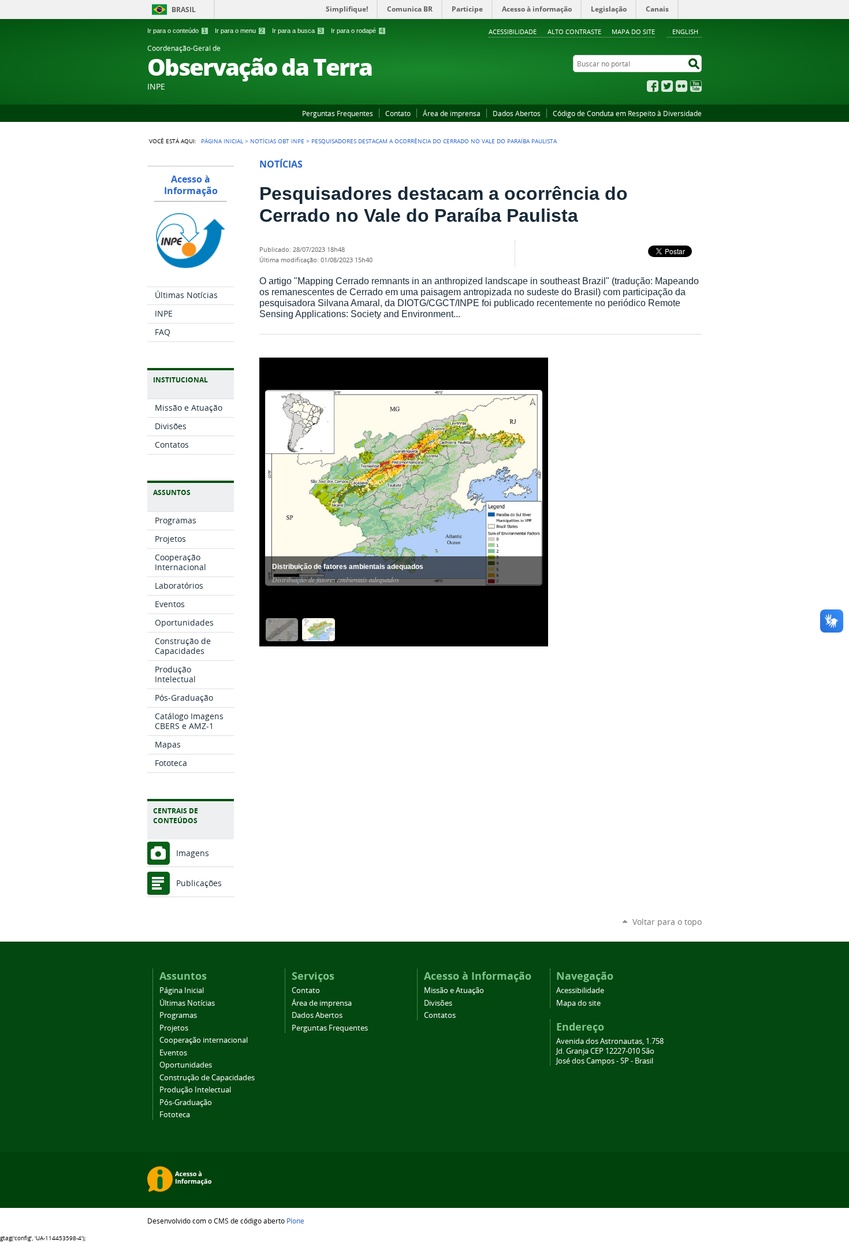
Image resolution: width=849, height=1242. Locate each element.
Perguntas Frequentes (337, 113)
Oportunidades (185, 1065)
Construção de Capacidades (207, 1078)
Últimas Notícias (187, 1003)
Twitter (667, 86)
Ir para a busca (297, 30)
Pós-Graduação (185, 1102)
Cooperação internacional (203, 1040)
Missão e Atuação (454, 990)
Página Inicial (222, 141)
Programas (178, 1015)
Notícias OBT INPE (277, 141)
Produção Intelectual (195, 1090)
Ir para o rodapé (357, 30)
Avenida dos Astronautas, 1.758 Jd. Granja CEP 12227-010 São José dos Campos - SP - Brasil (610, 1051)
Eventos (173, 1053)
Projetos (173, 1028)
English (685, 31)
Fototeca (174, 1115)
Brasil (184, 9)
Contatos (440, 1015)
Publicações (199, 882)
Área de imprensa (452, 113)
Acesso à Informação (191, 185)
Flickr (681, 86)
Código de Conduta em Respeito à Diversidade (627, 113)
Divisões (438, 1003)
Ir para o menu (239, 30)
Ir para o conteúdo (176, 30)
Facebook (652, 86)
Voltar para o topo (667, 921)
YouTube (696, 86)
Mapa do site (633, 31)
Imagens (192, 852)
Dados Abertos (517, 113)
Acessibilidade (513, 31)
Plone (295, 1220)
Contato (398, 113)
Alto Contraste (574, 31)
